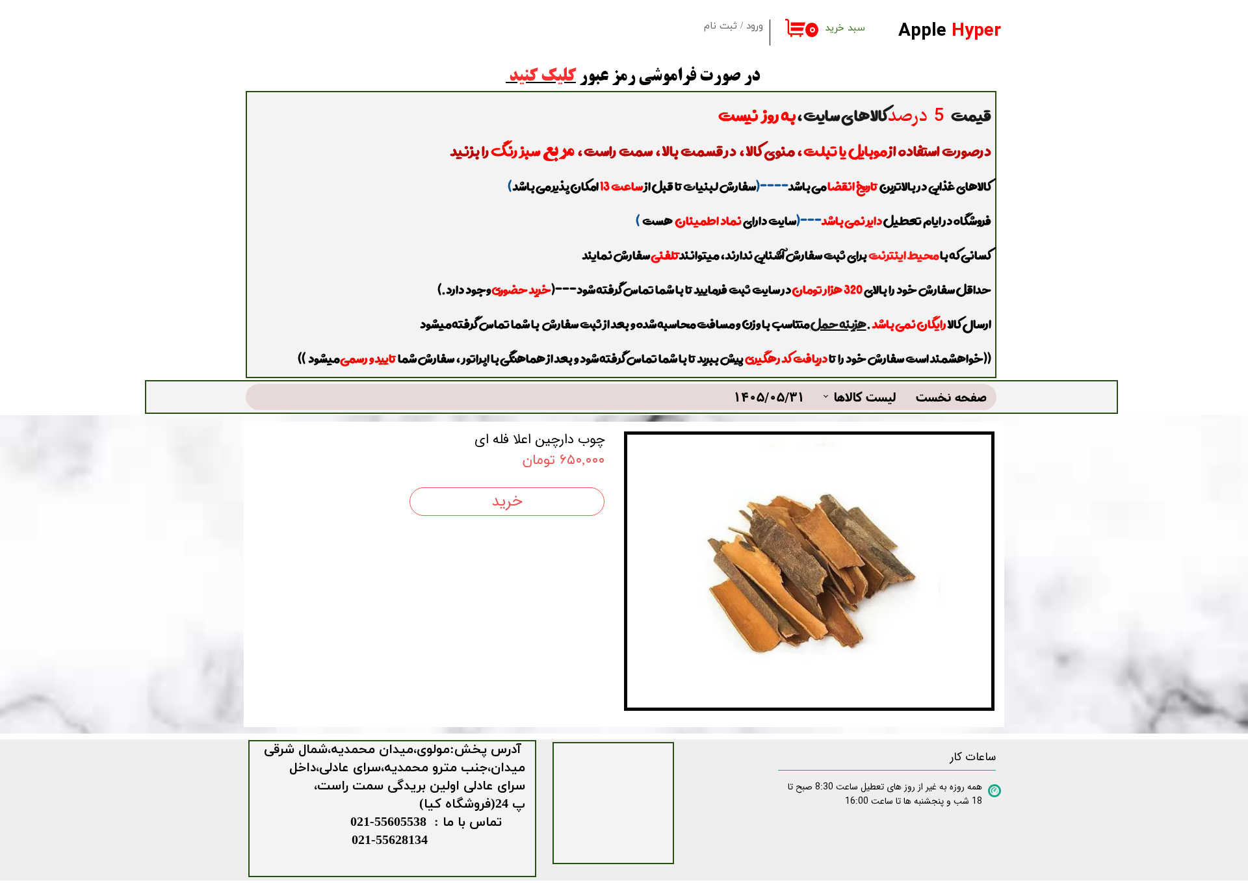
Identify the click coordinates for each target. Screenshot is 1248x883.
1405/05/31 (769, 397)
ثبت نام (720, 26)
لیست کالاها (865, 397)
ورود (754, 26)
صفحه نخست (951, 397)
